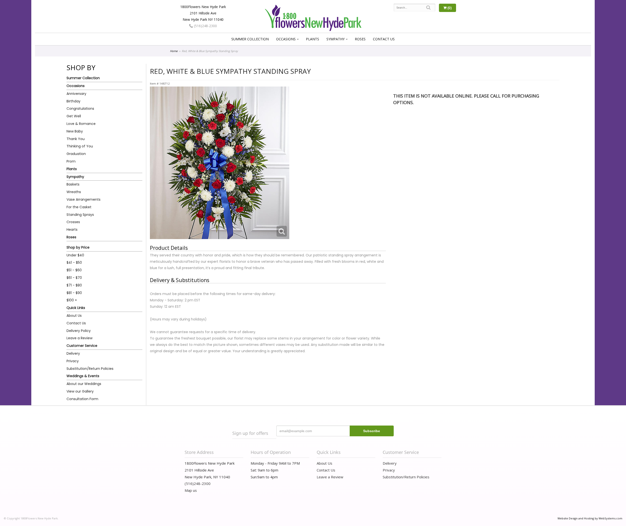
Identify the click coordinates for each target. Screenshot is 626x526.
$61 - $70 (74, 277)
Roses (360, 39)
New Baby (75, 131)
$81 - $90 (74, 292)
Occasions (286, 39)
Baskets (73, 184)
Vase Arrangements (84, 199)
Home (174, 51)
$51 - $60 (74, 270)
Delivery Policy (79, 330)
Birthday (73, 101)
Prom (71, 161)
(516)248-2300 (205, 25)
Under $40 (75, 255)
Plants (312, 39)
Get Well (74, 116)
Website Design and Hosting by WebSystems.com (590, 518)
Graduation (76, 153)
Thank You (76, 138)
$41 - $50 (74, 262)
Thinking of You (80, 146)
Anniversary (76, 93)
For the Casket (79, 207)
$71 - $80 (74, 285)
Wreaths (74, 191)
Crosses (73, 221)
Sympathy (335, 39)
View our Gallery (80, 391)
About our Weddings (84, 383)
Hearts (72, 229)
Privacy (73, 361)
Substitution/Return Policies (90, 368)
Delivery (73, 353)
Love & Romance (81, 123)
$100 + (72, 300)
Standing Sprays (80, 214)
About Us (74, 315)
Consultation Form (82, 398)
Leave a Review (79, 338)
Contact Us (384, 39)
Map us (191, 490)
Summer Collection (250, 39)
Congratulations (80, 108)
